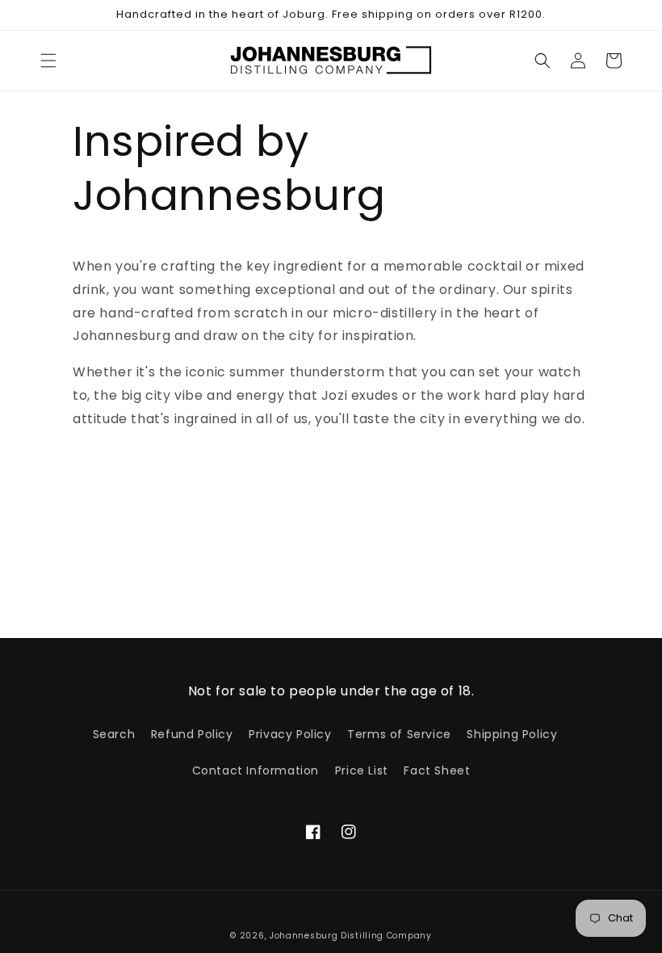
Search (114, 734)
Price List (361, 770)
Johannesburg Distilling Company (351, 936)
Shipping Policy (512, 734)
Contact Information (255, 770)
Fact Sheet (437, 770)
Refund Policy (192, 734)
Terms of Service (399, 734)
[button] (48, 60)
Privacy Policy (290, 734)
